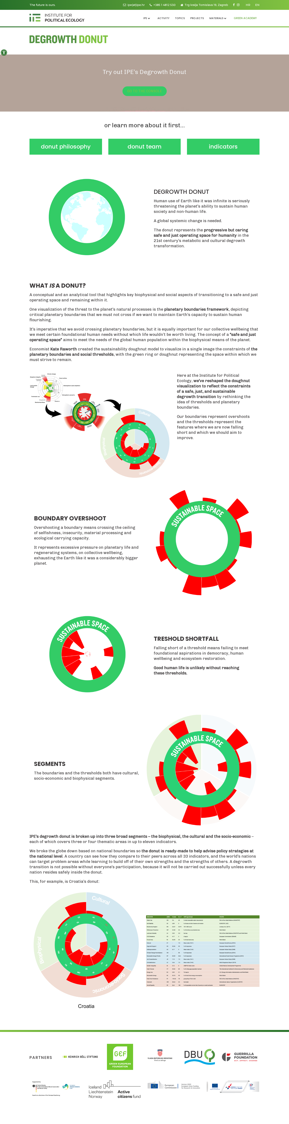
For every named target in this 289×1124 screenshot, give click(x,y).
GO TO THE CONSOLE (144, 91)
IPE (145, 18)
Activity (163, 18)
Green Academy (245, 18)
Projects (197, 18)
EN (257, 5)
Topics (180, 18)
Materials (216, 18)
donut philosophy (66, 147)
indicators (223, 147)
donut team (144, 147)
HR (248, 5)
